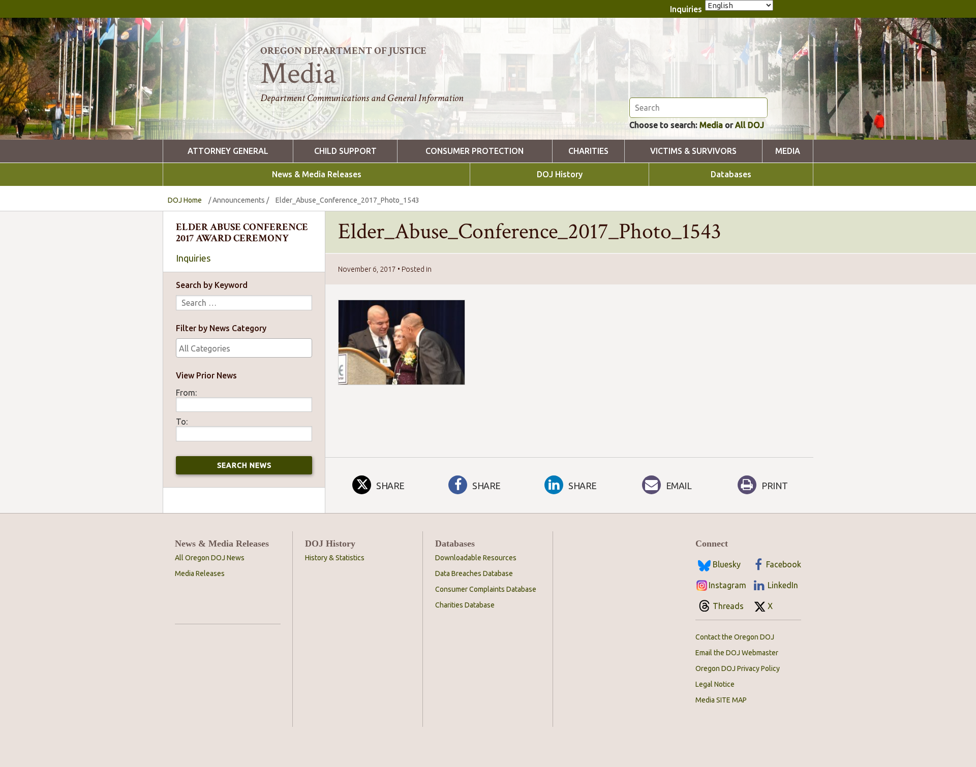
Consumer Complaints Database (485, 589)
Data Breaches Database (474, 573)
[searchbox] (244, 348)
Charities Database (465, 605)
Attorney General (228, 151)
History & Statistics (334, 558)
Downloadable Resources (475, 558)
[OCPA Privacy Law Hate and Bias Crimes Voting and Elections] (244, 348)
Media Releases (200, 573)
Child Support (345, 151)
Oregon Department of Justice (343, 50)
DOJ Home (185, 200)
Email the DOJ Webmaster (736, 653)
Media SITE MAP (721, 700)
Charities (588, 151)
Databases (731, 174)
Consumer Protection (474, 151)
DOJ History (560, 174)
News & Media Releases (316, 174)
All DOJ (749, 125)
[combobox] (244, 348)
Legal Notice (715, 684)
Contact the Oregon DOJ (734, 637)
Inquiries (686, 9)
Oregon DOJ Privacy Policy (737, 668)
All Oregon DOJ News (210, 558)
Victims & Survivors (693, 151)
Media (711, 125)
